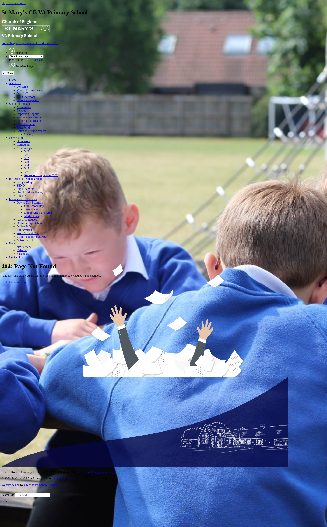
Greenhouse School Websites (41, 484)
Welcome (22, 86)
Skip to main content (14, 3)
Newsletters (24, 246)
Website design (10, 484)
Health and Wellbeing (30, 192)
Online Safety (25, 226)
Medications (31, 216)
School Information (20, 103)
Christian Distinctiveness (31, 131)
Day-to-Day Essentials (30, 202)
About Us (15, 83)
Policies (21, 110)
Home (12, 79)
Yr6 (26, 171)
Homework (23, 141)
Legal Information (65, 478)
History (28, 134)
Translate (37, 59)
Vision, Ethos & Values (30, 90)
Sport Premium (26, 124)
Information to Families (23, 199)
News (12, 243)
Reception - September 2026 (41, 175)
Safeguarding (25, 182)
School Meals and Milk (38, 212)
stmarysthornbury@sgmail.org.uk (97, 472)
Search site (8, 495)
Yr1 (26, 154)
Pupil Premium (25, 189)
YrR (27, 151)
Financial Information (29, 120)
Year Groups (24, 148)
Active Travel (25, 240)
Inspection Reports (28, 114)
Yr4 (26, 165)
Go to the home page (14, 282)
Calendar (22, 250)
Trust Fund (23, 127)
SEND (21, 185)
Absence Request (27, 219)
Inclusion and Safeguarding (25, 178)
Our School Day (34, 206)
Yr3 (26, 161)
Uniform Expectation (29, 223)
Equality (22, 195)
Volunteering (24, 229)
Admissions (24, 107)
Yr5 (26, 168)
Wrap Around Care (28, 233)
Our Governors (26, 96)
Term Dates (31, 209)
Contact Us (16, 257)
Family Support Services (31, 236)
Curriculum (16, 137)
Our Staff (22, 93)
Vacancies (23, 253)
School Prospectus (28, 100)
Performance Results (29, 117)
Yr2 (26, 158)
